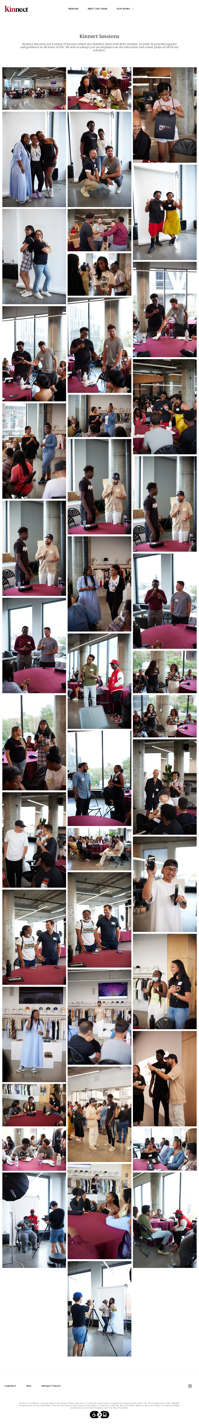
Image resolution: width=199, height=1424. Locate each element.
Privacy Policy (51, 1386)
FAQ (28, 1386)
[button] (123, 9)
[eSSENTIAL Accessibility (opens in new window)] (99, 1415)
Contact (10, 1386)
